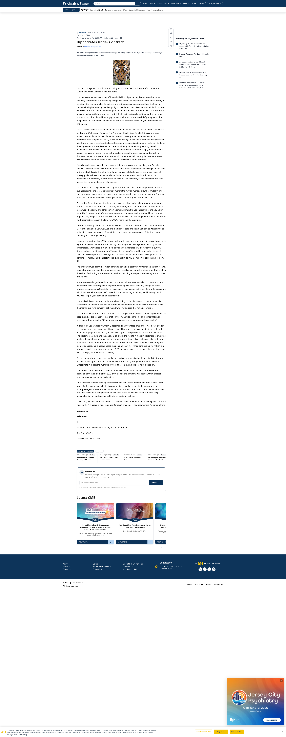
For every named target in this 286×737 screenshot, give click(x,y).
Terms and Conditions (102, 566)
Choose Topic (70, 10)
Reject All (220, 732)
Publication (175, 3)
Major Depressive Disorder (155, 10)
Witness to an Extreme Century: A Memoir (85, 459)
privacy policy (121, 487)
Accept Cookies (236, 732)
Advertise (67, 566)
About (65, 564)
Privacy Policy (98, 569)
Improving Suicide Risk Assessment (109, 459)
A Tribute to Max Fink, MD (132, 459)
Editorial (96, 564)
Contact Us (67, 569)
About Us (199, 584)
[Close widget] (281, 680)
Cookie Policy (22, 735)
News (145, 3)
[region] (143, 732)
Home (189, 584)
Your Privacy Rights (131, 569)
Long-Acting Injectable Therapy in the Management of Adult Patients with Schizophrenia (117, 10)
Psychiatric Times (84, 35)
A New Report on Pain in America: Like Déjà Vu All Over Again (157, 459)
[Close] (282, 731)
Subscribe (154, 483)
